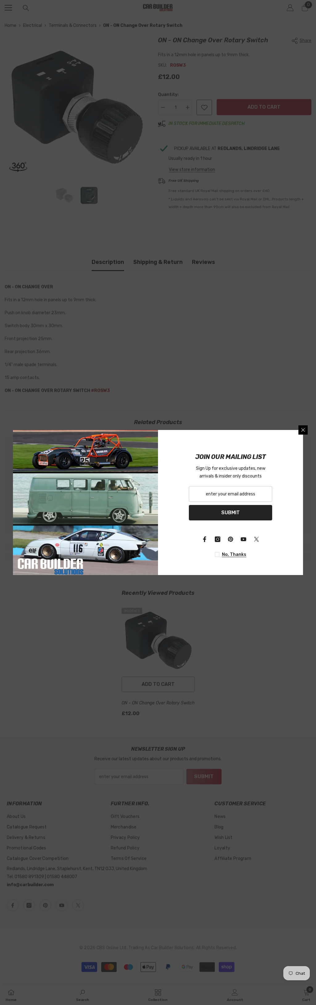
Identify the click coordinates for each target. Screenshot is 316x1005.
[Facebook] (204, 539)
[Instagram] (217, 539)
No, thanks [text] (234, 554)
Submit (230, 512)
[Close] (303, 430)
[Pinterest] (230, 539)
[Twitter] (256, 539)
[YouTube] (243, 539)
